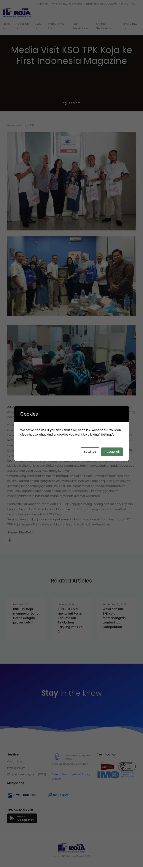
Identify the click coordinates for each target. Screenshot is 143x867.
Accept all (112, 452)
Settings (90, 452)
